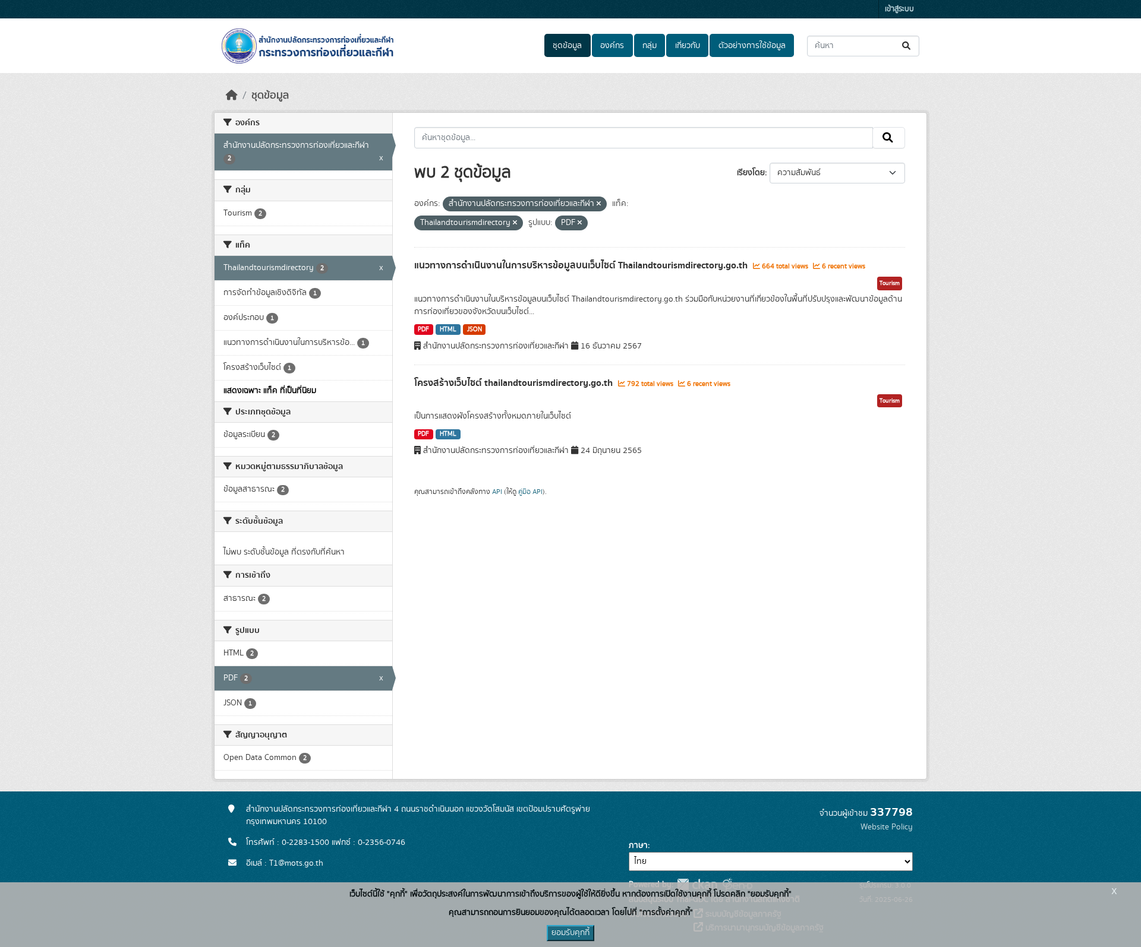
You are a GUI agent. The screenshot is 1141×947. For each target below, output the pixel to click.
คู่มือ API (530, 491)
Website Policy (887, 827)
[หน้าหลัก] (232, 95)
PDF (423, 329)
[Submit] (907, 46)
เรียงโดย (751, 173)
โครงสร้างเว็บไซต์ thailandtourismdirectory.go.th (514, 383)
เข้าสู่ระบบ (899, 9)
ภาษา (638, 845)
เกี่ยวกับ (687, 46)
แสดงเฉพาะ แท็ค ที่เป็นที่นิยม (269, 391)
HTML (448, 329)
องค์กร (612, 46)
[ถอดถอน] (599, 204)
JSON (474, 329)
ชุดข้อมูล (567, 46)
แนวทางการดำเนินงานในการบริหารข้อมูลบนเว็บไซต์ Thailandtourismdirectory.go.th (582, 265)
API (497, 491)
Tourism (890, 283)
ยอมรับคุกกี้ (570, 933)
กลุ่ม (649, 46)
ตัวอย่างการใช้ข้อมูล (752, 46)
